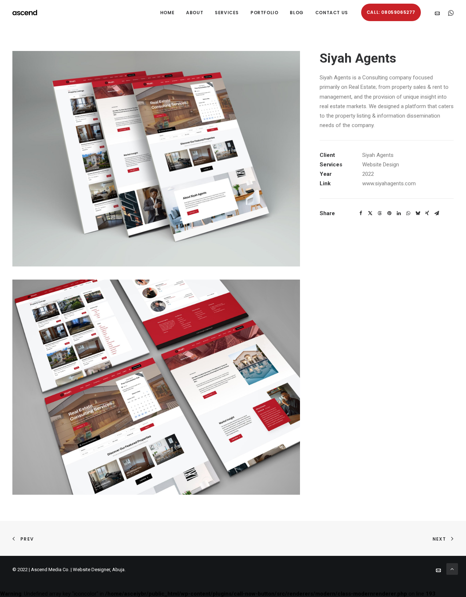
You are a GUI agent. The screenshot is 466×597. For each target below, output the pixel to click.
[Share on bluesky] (417, 213)
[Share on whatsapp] (408, 213)
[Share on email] (436, 213)
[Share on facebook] (360, 213)
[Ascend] (24, 12)
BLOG (296, 12)
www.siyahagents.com (389, 183)
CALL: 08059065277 (391, 12)
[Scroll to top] (452, 568)
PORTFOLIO (264, 12)
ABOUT (194, 12)
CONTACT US (331, 12)
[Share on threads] (379, 213)
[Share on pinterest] (389, 213)
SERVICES (227, 12)
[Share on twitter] (370, 213)
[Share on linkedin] (398, 213)
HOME (167, 12)
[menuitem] (167, 12)
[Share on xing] (427, 213)
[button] (439, 12)
